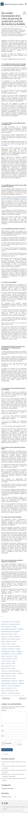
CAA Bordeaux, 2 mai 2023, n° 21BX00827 (12, 653)
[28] (6, 578)
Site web (2, 735)
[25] (19, 540)
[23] (14, 525)
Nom (2, 725)
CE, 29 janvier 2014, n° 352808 (9, 626)
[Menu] (25, 4)
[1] (20, 78)
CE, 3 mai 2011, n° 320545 (9, 668)
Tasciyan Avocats (6, 26)
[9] (6, 223)
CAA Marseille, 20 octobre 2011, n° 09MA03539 (13, 629)
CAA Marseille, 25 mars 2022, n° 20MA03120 (13, 673)
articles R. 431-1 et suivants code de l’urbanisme (14, 144)
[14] (21, 361)
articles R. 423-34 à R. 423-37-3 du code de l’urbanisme (14, 198)
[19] (23, 462)
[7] (20, 177)
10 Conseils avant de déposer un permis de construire (14, 766)
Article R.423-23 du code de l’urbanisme (11, 621)
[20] (15, 487)
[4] (17, 115)
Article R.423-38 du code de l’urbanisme (11, 631)
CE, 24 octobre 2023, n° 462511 (10, 641)
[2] (5, 87)
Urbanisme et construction (19, 26)
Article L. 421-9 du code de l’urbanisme (11, 671)
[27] (19, 569)
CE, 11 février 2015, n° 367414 (10, 688)
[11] (14, 256)
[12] (7, 277)
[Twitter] (2, 803)
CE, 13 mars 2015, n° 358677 (9, 676)
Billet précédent (6, 698)
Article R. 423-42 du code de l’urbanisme (11, 639)
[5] (7, 139)
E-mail (2, 730)
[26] (7, 552)
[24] (22, 535)
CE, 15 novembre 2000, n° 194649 (10, 690)
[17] (15, 396)
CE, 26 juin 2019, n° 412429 (9, 678)
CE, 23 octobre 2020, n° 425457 (10, 658)
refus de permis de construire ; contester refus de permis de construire (13, 695)
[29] (9, 586)
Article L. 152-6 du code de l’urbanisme (11, 693)
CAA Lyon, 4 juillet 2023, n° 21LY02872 (11, 648)
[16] (8, 381)
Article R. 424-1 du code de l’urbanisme (11, 624)
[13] (16, 339)
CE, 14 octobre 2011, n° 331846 (10, 656)
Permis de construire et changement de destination (13, 778)
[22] (19, 512)
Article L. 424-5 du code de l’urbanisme (11, 646)
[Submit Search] (2, 754)
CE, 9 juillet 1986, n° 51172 (9, 666)
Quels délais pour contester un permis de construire (13, 770)
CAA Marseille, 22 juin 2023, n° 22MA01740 (12, 651)
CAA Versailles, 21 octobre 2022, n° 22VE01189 (13, 680)
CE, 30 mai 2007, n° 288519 (9, 644)
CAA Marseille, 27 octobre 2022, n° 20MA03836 (13, 683)
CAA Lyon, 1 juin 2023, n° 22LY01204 (11, 636)
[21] (7, 495)
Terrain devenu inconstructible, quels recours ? (12, 761)
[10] (24, 240)
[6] (17, 154)
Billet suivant (22, 698)
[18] (16, 442)
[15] (14, 375)
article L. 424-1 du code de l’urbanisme (14, 306)
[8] (19, 214)
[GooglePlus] (5, 803)
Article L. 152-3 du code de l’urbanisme (11, 685)
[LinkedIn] (7, 803)
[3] (22, 101)
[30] (7, 612)
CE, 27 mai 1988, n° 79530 (9, 661)
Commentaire (4, 710)
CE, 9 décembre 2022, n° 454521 (10, 634)
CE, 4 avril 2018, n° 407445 (9, 663)
